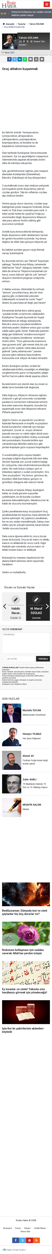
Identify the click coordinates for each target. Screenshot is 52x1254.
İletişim (27, 1228)
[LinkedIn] (19, 59)
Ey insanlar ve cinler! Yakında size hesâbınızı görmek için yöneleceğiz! (29, 14)
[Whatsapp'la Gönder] (25, 59)
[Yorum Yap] (42, 59)
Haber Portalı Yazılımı (16, 1250)
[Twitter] (14, 59)
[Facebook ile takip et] (15, 1240)
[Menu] (46, 4)
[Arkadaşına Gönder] (30, 59)
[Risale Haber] (9, 4)
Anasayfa (7, 1228)
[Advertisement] (26, 101)
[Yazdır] (36, 59)
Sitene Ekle (25, 1231)
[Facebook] (9, 59)
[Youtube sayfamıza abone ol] (29, 1240)
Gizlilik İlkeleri (40, 1228)
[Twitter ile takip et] (22, 1240)
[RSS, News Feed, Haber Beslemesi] (36, 1240)
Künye (18, 1228)
